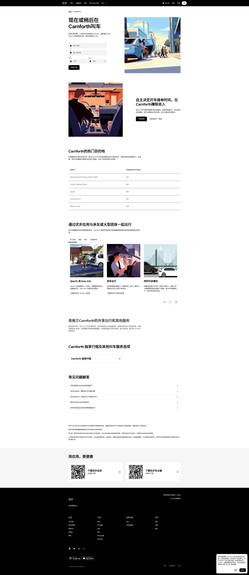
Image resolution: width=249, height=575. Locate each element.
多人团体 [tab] (72, 239)
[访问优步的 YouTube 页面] (74, 548)
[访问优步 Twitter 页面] (83, 548)
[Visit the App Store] (88, 558)
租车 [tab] (85, 239)
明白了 (243, 570)
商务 (85, 3)
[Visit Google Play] (75, 558)
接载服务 (78, 3)
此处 (242, 562)
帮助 (173, 3)
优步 (64, 3)
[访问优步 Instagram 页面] (79, 548)
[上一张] (170, 302)
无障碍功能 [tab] (93, 239)
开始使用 (141, 119)
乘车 (71, 3)
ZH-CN (167, 3)
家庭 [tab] (80, 239)
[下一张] (176, 302)
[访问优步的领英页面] (69, 548)
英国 (70, 12)
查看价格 (74, 67)
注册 (184, 3)
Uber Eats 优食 (94, 3)
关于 (103, 3)
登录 (178, 3)
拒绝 (235, 570)
